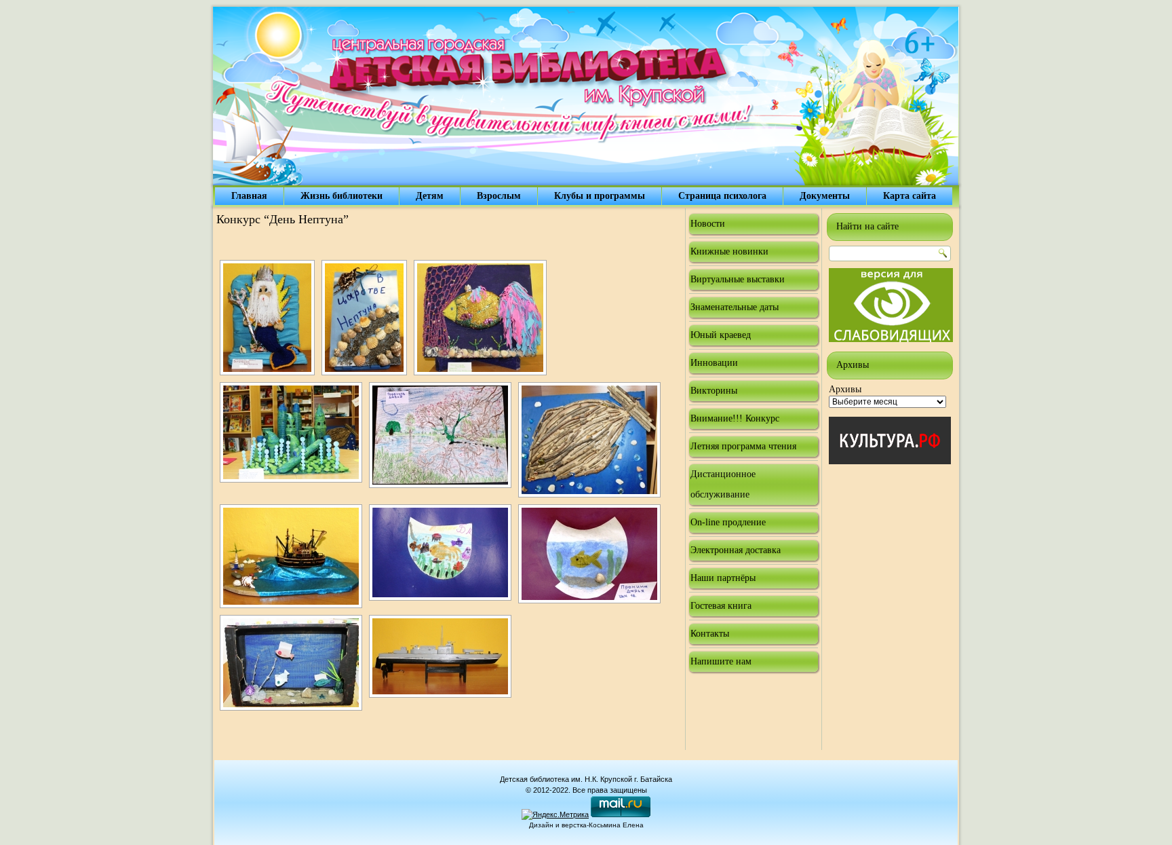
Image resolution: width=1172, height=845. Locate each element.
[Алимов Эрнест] (440, 656)
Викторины (713, 391)
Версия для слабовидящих (891, 305)
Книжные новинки (729, 251)
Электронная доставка (735, 550)
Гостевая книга (720, 606)
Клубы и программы (599, 196)
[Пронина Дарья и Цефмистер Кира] (291, 662)
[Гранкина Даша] (291, 556)
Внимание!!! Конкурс (734, 418)
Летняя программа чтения (743, 446)
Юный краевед (720, 335)
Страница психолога (722, 196)
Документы (825, 196)
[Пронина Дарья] (589, 554)
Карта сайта (909, 196)
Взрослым (499, 196)
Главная (249, 196)
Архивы (845, 389)
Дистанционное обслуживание (723, 484)
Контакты (709, 633)
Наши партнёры (723, 578)
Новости (707, 224)
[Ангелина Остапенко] (480, 317)
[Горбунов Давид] (440, 435)
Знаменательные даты (734, 307)
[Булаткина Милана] (440, 552)
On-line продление (728, 522)
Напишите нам (720, 661)
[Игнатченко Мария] (364, 317)
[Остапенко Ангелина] (267, 317)
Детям (430, 196)
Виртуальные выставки (737, 279)
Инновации (714, 363)
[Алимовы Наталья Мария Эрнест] (291, 432)
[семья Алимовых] (589, 440)
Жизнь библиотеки (341, 196)
